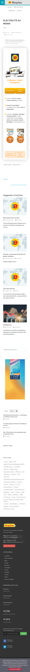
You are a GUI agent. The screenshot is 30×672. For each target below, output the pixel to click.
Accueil (10, 7)
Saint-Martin (22, 503)
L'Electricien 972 (16, 164)
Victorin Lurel (7, 509)
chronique (13, 474)
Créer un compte (18, 7)
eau (16, 484)
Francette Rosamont (19, 489)
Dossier (6, 563)
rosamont (6, 503)
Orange (13, 497)
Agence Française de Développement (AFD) (14, 464)
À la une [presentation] (6, 411)
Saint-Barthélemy (14, 503)
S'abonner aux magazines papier (10, 154)
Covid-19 (6, 484)
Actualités (7, 556)
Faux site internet (9, 288)
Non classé (19, 220)
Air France (6, 469)
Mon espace (12, 10)
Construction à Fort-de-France (18, 185)
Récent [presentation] (12, 411)
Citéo (18, 474)
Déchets (12, 484)
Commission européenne (9, 482)
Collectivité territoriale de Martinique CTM (14, 479)
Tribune (6, 574)
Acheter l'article (20, 90)
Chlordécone (7, 474)
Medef (21, 494)
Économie (7, 419)
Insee (5, 494)
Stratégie (6, 572)
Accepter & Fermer (15, 669)
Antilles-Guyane (7, 164)
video (12, 509)
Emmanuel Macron (8, 487)
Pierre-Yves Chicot (21, 497)
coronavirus (19, 482)
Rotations (6, 589)
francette (16, 487)
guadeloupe (6, 492)
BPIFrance (18, 472)
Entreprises (7, 427)
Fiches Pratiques (8, 558)
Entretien (6, 565)
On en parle (17, 327)
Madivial (10, 494)
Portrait (6, 570)
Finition (6, 179)
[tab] (6, 411)
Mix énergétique (7, 602)
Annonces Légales (9, 579)
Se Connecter (10, 90)
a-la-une (6, 461)
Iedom (22, 492)
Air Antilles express (8, 466)
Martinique (15, 494)
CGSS (23, 472)
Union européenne (14, 506)
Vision (6, 577)
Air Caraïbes (17, 466)
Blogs (5, 560)
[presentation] (17, 411)
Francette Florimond (8, 489)
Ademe (10, 461)
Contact (19, 10)
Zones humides (7, 595)
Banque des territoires (9, 472)
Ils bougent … (7, 567)
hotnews (18, 492)
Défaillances (7, 325)
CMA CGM (6, 477)
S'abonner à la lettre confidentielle (20, 154)
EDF (19, 484)
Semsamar (6, 506)
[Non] (28, 665)
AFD (15, 461)
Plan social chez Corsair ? (11, 218)
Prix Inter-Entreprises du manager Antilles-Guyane (14, 500)
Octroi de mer (7, 497)
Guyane (12, 492)
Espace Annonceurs (9, 546)
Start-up (17, 291)
